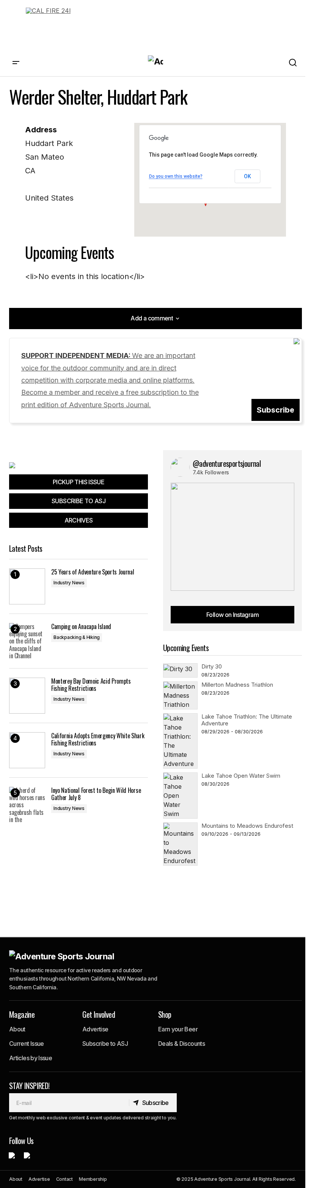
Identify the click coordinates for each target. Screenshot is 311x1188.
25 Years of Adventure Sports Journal (92, 572)
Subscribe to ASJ (105, 1043)
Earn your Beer (178, 1029)
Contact (64, 1179)
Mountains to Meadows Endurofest (247, 825)
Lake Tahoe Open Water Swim (240, 775)
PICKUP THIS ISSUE (78, 482)
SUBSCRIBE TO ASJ (78, 501)
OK (247, 176)
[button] (16, 62)
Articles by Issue (30, 1058)
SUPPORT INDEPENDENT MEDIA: (110, 380)
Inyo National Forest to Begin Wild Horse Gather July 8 (96, 794)
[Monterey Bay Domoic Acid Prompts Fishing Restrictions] (27, 696)
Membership (93, 1179)
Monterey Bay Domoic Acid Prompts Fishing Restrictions (91, 685)
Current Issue (26, 1043)
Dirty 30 (211, 666)
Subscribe (275, 409)
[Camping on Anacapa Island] (27, 641)
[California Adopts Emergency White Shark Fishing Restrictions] (27, 750)
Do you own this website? (176, 176)
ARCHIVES (78, 520)
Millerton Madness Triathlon (237, 684)
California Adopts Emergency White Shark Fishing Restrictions (98, 739)
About (17, 1029)
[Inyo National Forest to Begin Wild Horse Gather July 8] (27, 805)
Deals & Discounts (181, 1043)
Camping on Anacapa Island (81, 626)
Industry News (69, 582)
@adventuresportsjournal (227, 463)
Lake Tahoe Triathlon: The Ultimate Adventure (246, 720)
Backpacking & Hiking (76, 637)
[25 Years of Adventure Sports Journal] (27, 586)
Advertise (95, 1029)
